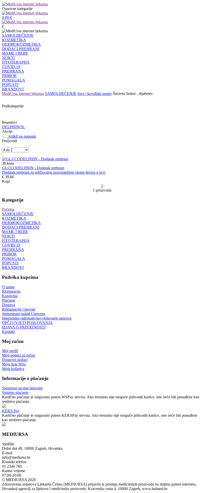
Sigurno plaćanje (15, 392)
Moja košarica (13, 369)
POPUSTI (10, 84)
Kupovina (10, 296)
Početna (8, 209)
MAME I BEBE (15, 53)
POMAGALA (13, 80)
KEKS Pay (11, 411)
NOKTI (8, 58)
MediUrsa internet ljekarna (23, 93)
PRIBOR (9, 76)
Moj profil (10, 351)
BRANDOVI (13, 89)
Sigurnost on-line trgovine (22, 388)
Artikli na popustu (22, 136)
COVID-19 (11, 67)
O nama (8, 287)
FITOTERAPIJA (16, 62)
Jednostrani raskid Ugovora (23, 314)
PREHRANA (13, 71)
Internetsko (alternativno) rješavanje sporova (36, 318)
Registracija (11, 291)
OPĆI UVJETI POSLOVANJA (27, 323)
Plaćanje (8, 300)
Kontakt (8, 331)
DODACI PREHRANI (20, 49)
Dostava (8, 305)
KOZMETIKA (14, 40)
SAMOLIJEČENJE (18, 35)
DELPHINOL (13, 127)
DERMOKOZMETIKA (21, 44)
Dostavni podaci (15, 360)
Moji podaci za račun (18, 355)
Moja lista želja (14, 364)
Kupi (6, 181)
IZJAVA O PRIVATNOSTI (24, 327)
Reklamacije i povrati (18, 309)
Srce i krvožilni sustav (94, 93)
